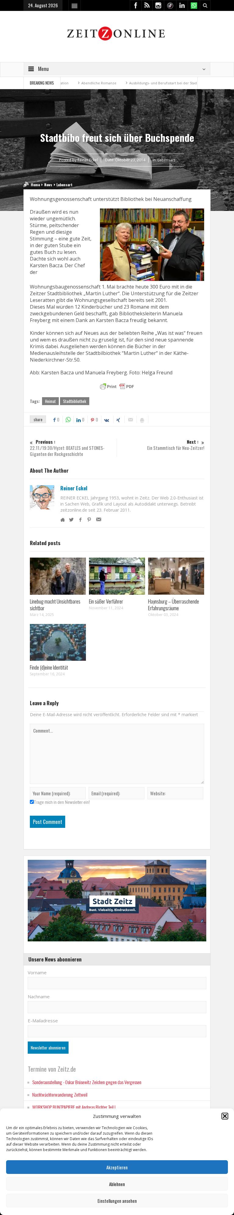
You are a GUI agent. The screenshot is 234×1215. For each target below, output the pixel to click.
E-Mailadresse (43, 1020)
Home (35, 184)
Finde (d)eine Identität (49, 667)
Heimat (50, 401)
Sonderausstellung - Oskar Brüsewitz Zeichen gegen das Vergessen (86, 1082)
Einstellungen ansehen (117, 1200)
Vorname (37, 972)
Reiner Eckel (73, 488)
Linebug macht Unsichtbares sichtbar (55, 604)
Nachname (39, 996)
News (48, 184)
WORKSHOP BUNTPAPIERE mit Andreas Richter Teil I (73, 1107)
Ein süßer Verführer (106, 601)
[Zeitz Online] (117, 33)
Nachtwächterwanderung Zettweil (59, 1094)
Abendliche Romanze (76, 83)
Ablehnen (117, 1184)
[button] (225, 1116)
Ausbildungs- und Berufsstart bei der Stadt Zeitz (146, 83)
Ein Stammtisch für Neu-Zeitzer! (175, 445)
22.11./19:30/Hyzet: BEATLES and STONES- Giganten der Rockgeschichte (67, 448)
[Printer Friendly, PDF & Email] (117, 386)
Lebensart (166, 160)
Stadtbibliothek (74, 401)
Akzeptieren (117, 1167)
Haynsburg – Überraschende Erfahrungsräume (173, 604)
